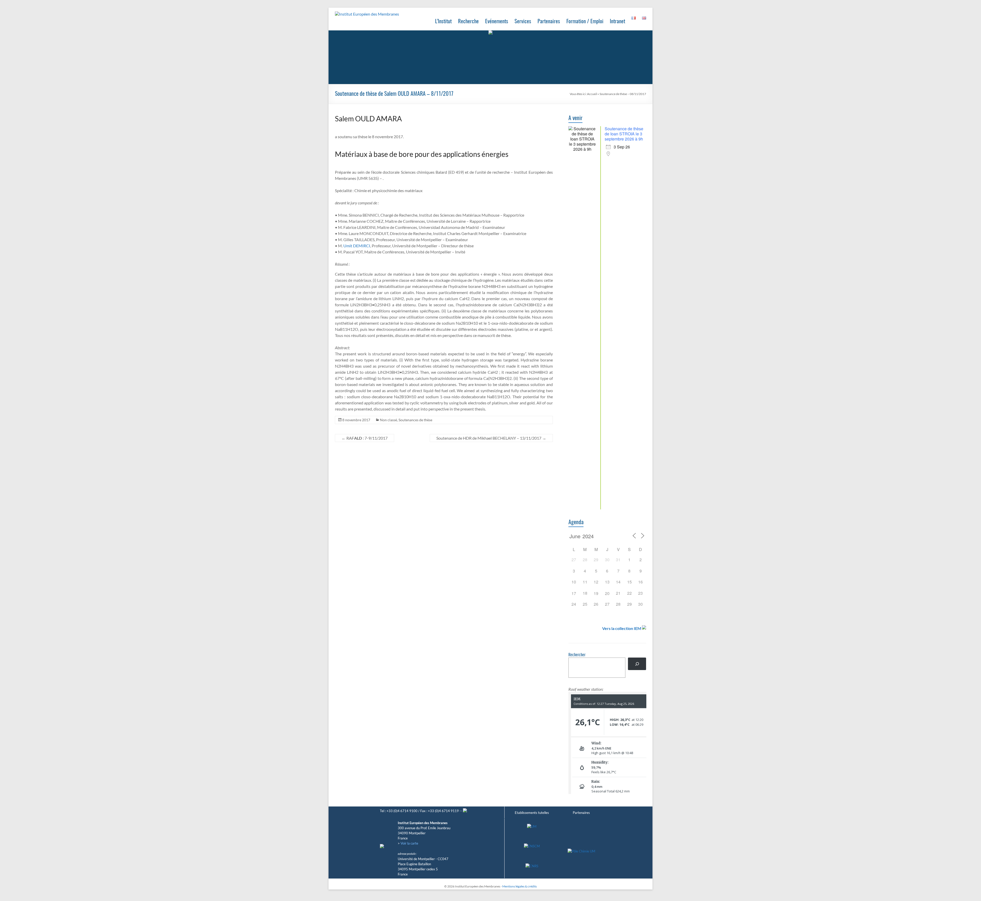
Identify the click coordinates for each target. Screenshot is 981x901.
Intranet (617, 21)
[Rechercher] (637, 664)
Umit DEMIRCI (356, 245)
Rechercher (577, 655)
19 (596, 593)
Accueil (592, 94)
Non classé (388, 420)
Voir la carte (409, 843)
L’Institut (443, 21)
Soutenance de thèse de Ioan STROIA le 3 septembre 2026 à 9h (624, 134)
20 (607, 593)
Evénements (496, 21)
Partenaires (549, 21)
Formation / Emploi (584, 21)
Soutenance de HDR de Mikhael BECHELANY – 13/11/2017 (491, 438)
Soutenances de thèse (415, 420)
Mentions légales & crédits (519, 886)
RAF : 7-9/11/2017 (365, 438)
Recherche (468, 21)
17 (573, 593)
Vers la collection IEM (621, 628)
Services (523, 21)
